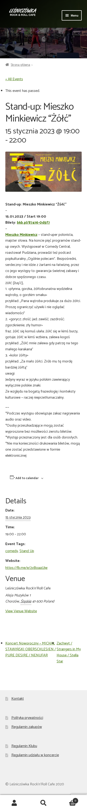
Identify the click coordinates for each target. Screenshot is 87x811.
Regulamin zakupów (26, 727)
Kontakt (17, 699)
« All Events (14, 79)
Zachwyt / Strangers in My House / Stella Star (69, 652)
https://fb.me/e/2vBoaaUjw (26, 568)
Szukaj (43, 803)
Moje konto (14, 803)
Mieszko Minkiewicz (21, 235)
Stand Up (26, 551)
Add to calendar (27, 478)
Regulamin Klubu (24, 746)
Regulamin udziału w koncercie (35, 755)
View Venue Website (21, 611)
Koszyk (67, 799)
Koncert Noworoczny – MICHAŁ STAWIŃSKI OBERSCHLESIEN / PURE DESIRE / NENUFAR (30, 649)
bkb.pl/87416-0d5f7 (33, 222)
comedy (11, 551)
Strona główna (20, 65)
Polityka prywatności (27, 718)
